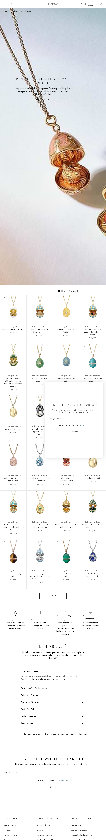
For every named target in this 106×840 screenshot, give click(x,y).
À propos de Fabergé (45, 825)
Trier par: (73, 291)
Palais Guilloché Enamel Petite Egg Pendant (93, 574)
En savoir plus (43, 99)
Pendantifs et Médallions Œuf (81, 835)
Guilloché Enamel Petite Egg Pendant (13, 479)
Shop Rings (82, 734)
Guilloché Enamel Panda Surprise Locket (92, 526)
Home (6, 11)
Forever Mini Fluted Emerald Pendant (40, 526)
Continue (53, 787)
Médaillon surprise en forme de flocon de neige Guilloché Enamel (39, 576)
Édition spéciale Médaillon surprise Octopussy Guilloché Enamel (13, 382)
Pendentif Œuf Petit (13, 429)
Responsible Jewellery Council (90, 627)
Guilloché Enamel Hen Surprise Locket (39, 330)
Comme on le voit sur (44, 835)
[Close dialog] (100, 385)
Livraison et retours (10, 835)
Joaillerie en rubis (77, 825)
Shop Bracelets (50, 734)
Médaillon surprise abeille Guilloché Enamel (66, 526)
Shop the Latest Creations (29, 734)
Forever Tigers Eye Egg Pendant (13, 574)
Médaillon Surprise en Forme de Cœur (66, 479)
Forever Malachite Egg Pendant (66, 574)
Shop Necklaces (67, 734)
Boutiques (7, 830)
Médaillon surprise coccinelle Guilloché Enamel (93, 332)
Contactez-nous (10, 825)
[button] (101, 4)
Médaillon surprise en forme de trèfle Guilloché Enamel (13, 527)
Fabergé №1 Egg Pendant (13, 329)
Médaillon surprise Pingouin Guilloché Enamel (40, 431)
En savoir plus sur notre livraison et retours (49, 679)
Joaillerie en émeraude (79, 830)
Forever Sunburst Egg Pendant (66, 330)
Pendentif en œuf (93, 478)
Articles (40, 830)
